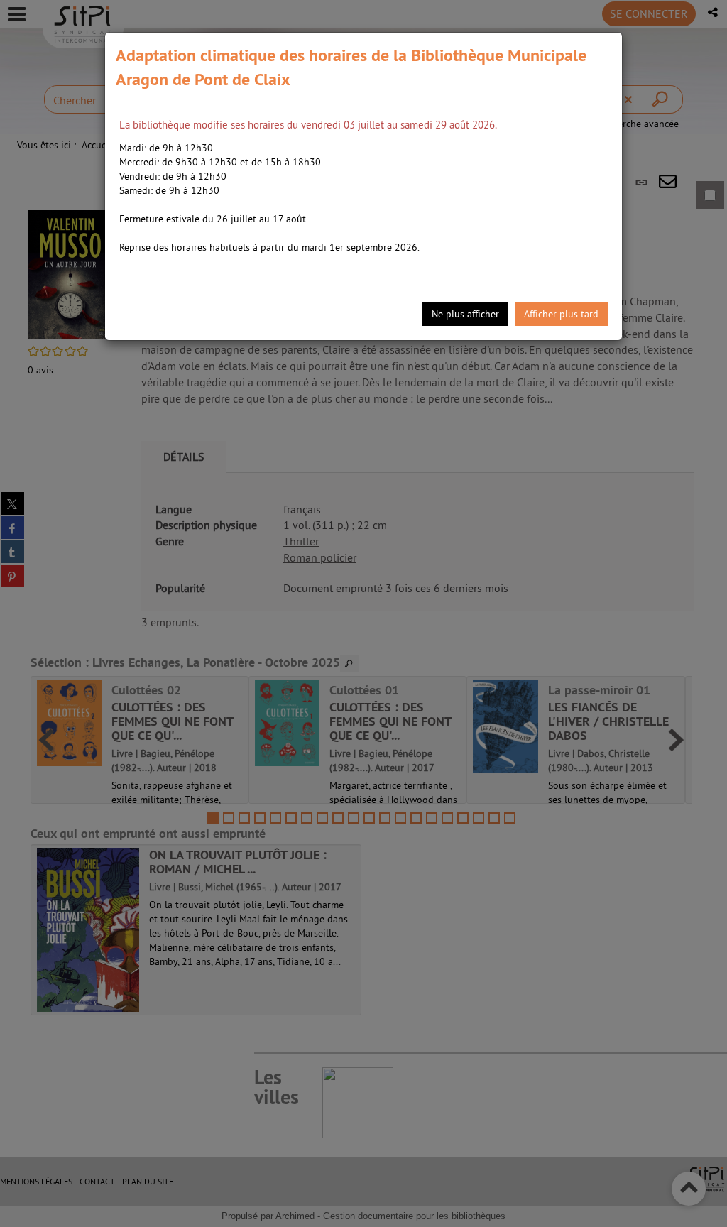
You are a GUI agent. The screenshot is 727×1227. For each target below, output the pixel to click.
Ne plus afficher (465, 313)
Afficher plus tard (561, 313)
